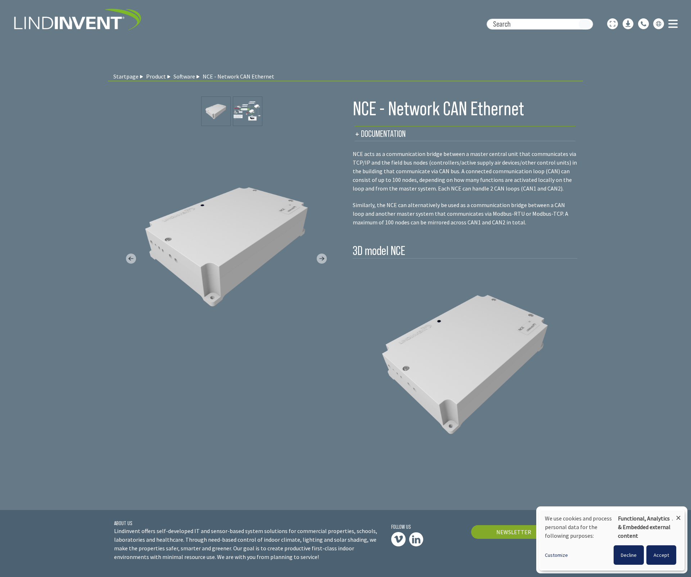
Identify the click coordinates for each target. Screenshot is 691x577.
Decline (629, 555)
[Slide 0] (216, 111)
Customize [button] (556, 555)
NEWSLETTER (513, 532)
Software (184, 76)
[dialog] (612, 540)
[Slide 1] (247, 111)
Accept (661, 555)
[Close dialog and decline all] (678, 514)
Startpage (126, 76)
